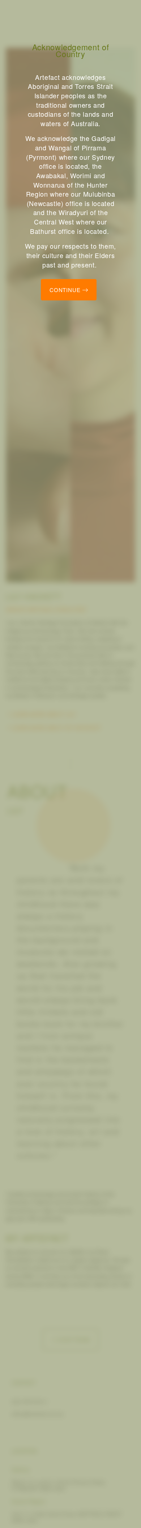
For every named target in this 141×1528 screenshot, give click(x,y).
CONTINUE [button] (66, 290)
